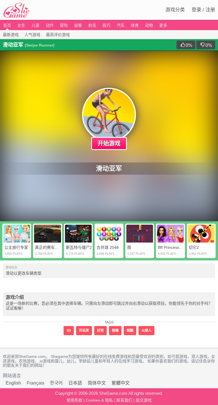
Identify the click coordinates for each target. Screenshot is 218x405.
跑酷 (130, 331)
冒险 (64, 25)
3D (68, 331)
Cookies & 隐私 (99, 400)
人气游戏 (32, 34)
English (13, 383)
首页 (7, 25)
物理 (115, 331)
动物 (149, 25)
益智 (78, 25)
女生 (21, 25)
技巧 (106, 25)
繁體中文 (121, 383)
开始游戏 (109, 143)
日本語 (75, 383)
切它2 (194, 247)
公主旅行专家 (16, 247)
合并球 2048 (108, 247)
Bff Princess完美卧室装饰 (180, 247)
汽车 (121, 25)
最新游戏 (11, 34)
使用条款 (74, 400)
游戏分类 (175, 9)
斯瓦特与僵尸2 (79, 247)
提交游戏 (144, 400)
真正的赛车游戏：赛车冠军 (59, 247)
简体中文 (97, 383)
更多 (163, 25)
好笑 (100, 331)
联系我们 (124, 400)
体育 (135, 25)
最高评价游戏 (58, 34)
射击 (92, 25)
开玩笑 (84, 331)
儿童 (35, 25)
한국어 (56, 383)
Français (35, 383)
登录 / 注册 (203, 9)
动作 (50, 25)
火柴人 (146, 331)
